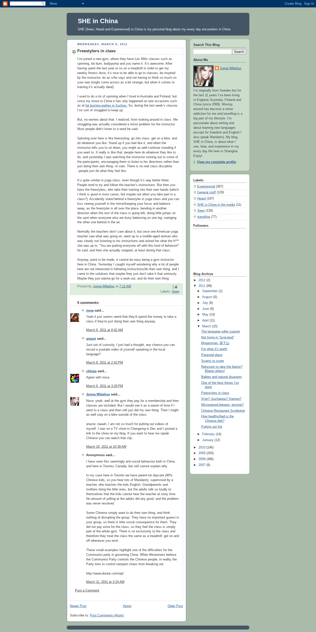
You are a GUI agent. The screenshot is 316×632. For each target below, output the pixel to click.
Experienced (206, 186)
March (207, 326)
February (209, 434)
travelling (203, 217)
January (208, 440)
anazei (91, 338)
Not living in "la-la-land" (217, 337)
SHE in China (98, 21)
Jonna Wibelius (98, 394)
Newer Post (78, 606)
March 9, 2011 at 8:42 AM (104, 330)
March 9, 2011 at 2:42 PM (104, 362)
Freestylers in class (215, 393)
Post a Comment (87, 590)
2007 (202, 465)
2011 (202, 286)
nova (90, 310)
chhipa (91, 371)
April (206, 320)
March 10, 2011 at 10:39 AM (106, 446)
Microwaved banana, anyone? (222, 405)
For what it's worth (214, 349)
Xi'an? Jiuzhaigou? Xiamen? (221, 399)
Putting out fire (211, 426)
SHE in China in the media (216, 204)
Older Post (175, 606)
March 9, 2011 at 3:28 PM (104, 386)
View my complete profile (216, 162)
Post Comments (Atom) (107, 615)
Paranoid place (211, 355)
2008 (202, 459)
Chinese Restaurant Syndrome (223, 410)
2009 (202, 453)
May (205, 314)
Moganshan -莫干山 (215, 343)
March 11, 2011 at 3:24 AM (105, 582)
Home (127, 606)
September (210, 291)
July (205, 303)
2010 (202, 447)
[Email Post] (174, 286)
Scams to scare (212, 361)
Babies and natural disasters (221, 377)
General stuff (206, 192)
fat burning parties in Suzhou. (106, 105)
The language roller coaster (220, 331)
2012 (202, 280)
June (206, 309)
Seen (175, 291)
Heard (201, 198)
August (207, 297)
